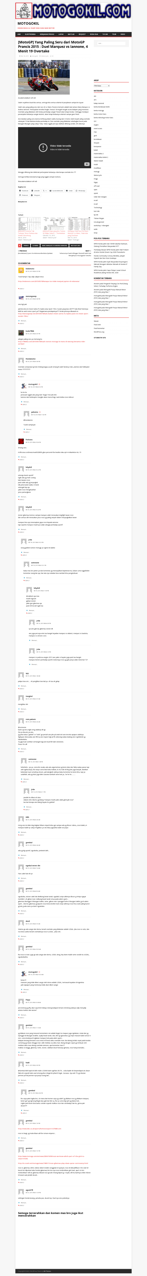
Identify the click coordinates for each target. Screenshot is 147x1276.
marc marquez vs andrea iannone (54, 245)
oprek (96, 193)
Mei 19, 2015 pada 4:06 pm (35, 1093)
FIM (95, 132)
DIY (95, 121)
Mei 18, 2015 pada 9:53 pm (35, 387)
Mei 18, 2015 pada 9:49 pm (33, 361)
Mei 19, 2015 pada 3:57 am (33, 699)
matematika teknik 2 (101, 157)
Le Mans (35, 245)
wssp (95, 233)
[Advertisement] (111, 63)
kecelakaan (98, 139)
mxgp (96, 179)
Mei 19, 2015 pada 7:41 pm (33, 1151)
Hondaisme (31, 359)
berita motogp (99, 110)
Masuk (96, 321)
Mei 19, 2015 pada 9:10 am (33, 924)
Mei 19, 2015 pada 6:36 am (33, 722)
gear (95, 136)
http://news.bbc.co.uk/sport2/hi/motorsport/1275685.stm (39, 1129)
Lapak (61, 34)
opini (95, 190)
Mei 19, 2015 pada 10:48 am (33, 1002)
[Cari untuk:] (111, 43)
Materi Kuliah (98, 161)
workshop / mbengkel (101, 225)
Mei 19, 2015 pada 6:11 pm (38, 792)
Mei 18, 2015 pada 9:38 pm (33, 299)
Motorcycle (45, 56)
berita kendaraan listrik (102, 107)
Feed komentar (99, 328)
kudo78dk (30, 331)
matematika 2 (99, 154)
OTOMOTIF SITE (100, 338)
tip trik (96, 215)
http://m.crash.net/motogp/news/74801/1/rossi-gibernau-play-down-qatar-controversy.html (53, 1163)
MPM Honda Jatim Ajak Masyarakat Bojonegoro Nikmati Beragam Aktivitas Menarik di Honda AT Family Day (111, 264)
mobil (96, 164)
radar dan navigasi (100, 197)
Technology (98, 208)
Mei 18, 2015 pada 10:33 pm (35, 542)
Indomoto (30, 268)
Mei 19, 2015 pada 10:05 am (33, 949)
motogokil (35, 56)
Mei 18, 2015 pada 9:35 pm (33, 271)
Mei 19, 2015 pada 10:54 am (35, 974)
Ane (19, 34)
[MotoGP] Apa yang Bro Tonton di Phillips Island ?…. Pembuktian (54, 232)
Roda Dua (94, 34)
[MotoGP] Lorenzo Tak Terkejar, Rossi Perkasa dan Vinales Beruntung (28, 233)
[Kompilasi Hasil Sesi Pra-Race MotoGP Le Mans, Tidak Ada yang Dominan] (79, 223)
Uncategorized (99, 222)
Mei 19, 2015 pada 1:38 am (33, 676)
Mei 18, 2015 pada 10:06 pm (33, 442)
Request (82, 34)
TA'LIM (105, 34)
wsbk (95, 229)
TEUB (114, 34)
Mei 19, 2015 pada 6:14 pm (43, 652)
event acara (98, 128)
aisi (95, 96)
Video (123, 34)
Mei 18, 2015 (25, 56)
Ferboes (29, 439)
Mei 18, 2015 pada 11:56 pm (38, 414)
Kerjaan (96, 143)
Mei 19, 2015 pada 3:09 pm (33, 1065)
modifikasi (97, 168)
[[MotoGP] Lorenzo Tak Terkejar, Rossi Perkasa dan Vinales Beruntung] (29, 223)
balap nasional (99, 103)
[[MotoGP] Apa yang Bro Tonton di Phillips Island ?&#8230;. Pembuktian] (54, 223)
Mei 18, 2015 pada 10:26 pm (33, 510)
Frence (26, 245)
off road (96, 186)
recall (95, 200)
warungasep (31, 296)
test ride (97, 211)
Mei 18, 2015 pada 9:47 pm (33, 333)
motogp (96, 172)
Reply (22, 289)
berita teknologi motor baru (103, 118)
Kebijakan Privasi (47, 34)
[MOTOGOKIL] (73, 18)
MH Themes (47, 1271)
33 (52, 56)
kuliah (96, 150)
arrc (95, 100)
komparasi (97, 146)
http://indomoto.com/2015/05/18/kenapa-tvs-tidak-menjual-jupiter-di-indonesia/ (48, 281)
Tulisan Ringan (99, 218)
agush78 (29, 1190)
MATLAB (71, 34)
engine (96, 125)
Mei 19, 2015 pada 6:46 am (33, 845)
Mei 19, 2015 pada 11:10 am (33, 1028)
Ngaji (95, 182)
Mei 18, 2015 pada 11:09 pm (41, 591)
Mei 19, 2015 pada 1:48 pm (35, 762)
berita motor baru (100, 114)
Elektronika (30, 34)
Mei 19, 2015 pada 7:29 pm (33, 1123)
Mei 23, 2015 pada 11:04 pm (33, 1192)
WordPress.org (99, 332)
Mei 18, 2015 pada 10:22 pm (33, 470)
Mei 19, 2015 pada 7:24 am (33, 868)
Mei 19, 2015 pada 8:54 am (33, 891)
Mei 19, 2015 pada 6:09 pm (43, 623)
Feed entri (97, 325)
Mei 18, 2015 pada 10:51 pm (38, 565)
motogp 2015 (75, 245)
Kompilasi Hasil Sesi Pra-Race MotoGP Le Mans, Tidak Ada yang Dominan (78, 233)
